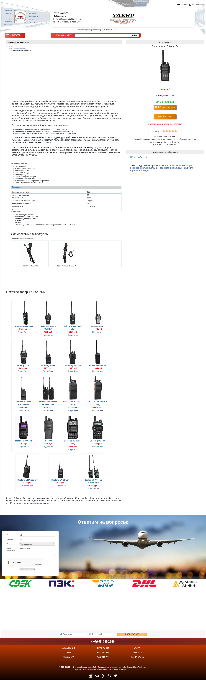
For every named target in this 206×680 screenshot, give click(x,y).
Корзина (183, 4)
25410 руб (23, 407)
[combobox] (102, 35)
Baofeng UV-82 (23, 365)
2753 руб (48, 368)
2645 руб (60, 483)
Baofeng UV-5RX (97, 440)
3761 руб (23, 444)
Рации (146, 170)
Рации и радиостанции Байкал (166, 168)
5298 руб (93, 486)
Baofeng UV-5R (48, 365)
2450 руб (48, 407)
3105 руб (23, 329)
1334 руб (27, 483)
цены (68, 652)
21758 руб (97, 407)
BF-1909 (48, 440)
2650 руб (23, 368)
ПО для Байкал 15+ (139, 157)
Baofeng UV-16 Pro (23, 440)
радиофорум (103, 657)
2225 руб (97, 329)
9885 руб (97, 368)
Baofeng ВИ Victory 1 (27, 480)
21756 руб (72, 407)
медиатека (68, 657)
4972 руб (48, 332)
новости (137, 652)
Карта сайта (137, 657)
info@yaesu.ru (59, 16)
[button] (15, 36)
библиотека (103, 652)
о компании (68, 648)
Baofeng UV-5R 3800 (23, 326)
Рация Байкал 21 (97, 365)
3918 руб (73, 447)
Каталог (11, 46)
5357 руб (73, 332)
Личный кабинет (198, 4)
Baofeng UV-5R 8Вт (60, 480)
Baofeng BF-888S (73, 365)
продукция (103, 648)
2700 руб (48, 444)
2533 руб (97, 444)
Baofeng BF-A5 (97, 326)
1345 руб (73, 368)
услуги (137, 648)
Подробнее (23, 332)
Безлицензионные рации (18, 48)
